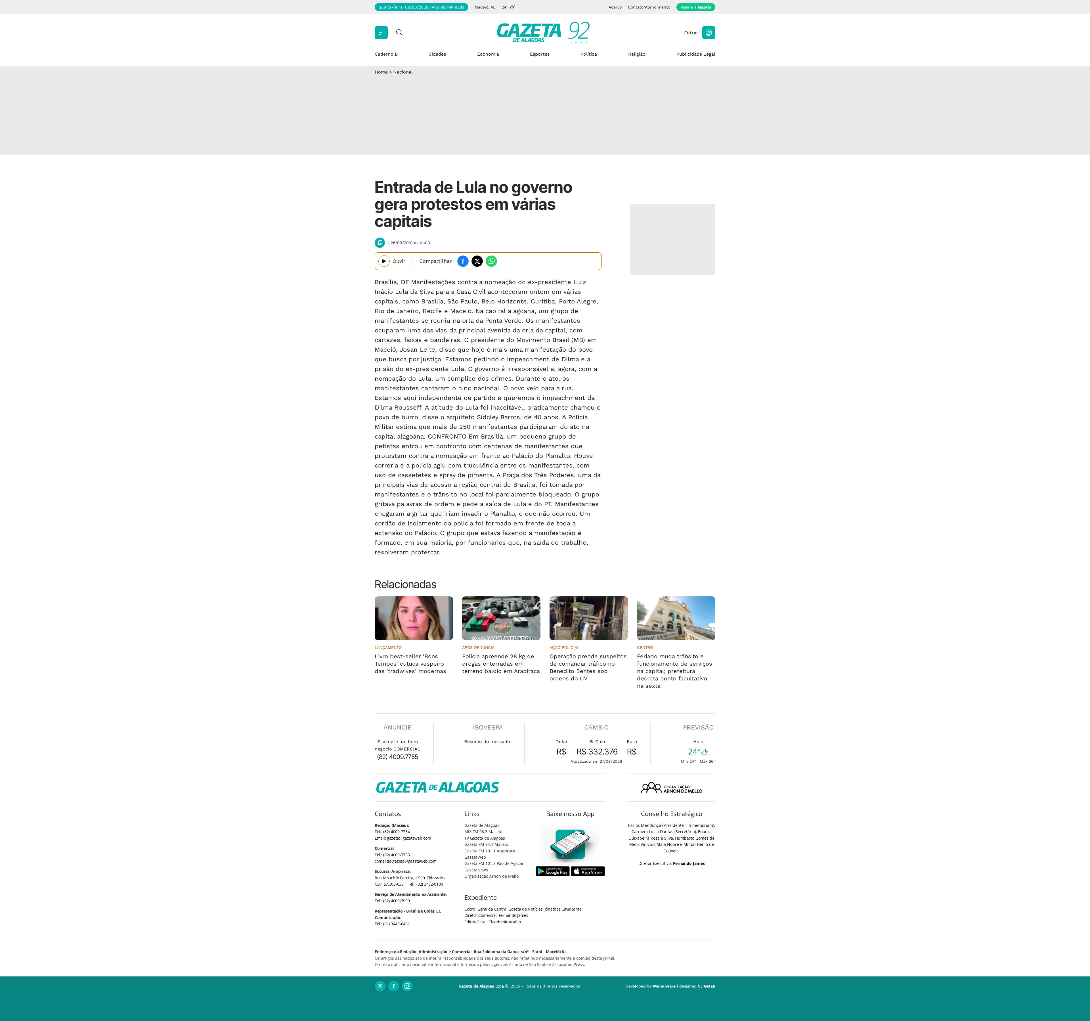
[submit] (399, 32)
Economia (488, 54)
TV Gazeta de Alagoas (484, 838)
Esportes (540, 54)
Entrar (691, 32)
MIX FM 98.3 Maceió (483, 831)
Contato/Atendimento (649, 7)
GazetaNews (476, 870)
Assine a (695, 7)
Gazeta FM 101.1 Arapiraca (489, 851)
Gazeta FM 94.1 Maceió (486, 844)
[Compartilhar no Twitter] (477, 261)
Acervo (615, 7)
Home (381, 72)
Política (588, 54)
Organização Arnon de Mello (491, 876)
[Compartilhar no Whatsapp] (491, 261)
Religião (636, 54)
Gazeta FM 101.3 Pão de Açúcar (494, 863)
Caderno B (386, 54)
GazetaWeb (475, 857)
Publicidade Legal (695, 54)
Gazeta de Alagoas (481, 825)
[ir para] (570, 844)
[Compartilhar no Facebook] (463, 261)
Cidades (437, 54)
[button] (708, 32)
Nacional (403, 72)
